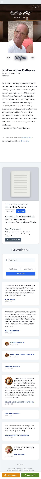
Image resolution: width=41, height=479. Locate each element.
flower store (25, 141)
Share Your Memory (13, 239)
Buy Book (21, 211)
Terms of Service (26, 470)
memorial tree (26, 137)
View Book (9, 211)
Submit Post (20, 273)
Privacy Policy (15, 470)
